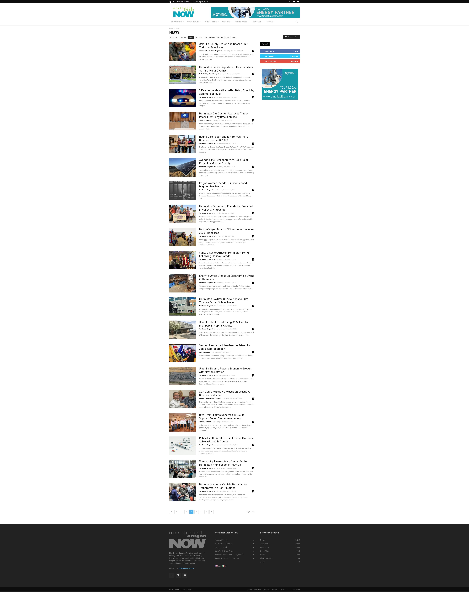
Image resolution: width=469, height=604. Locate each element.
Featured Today (221, 540)
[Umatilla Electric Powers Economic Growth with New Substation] (182, 376)
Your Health (193, 22)
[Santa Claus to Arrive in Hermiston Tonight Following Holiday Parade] (182, 260)
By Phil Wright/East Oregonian (210, 74)
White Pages (241, 22)
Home (171, 28)
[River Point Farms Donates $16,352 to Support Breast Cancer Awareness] (182, 422)
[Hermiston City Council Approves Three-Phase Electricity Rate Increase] (182, 121)
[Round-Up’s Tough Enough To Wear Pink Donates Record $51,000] (182, 144)
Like (296, 51)
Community (176, 22)
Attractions (173, 37)
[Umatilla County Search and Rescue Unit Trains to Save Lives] (182, 51)
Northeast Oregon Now (207, 97)
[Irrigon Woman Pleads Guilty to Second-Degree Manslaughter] (182, 190)
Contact (257, 22)
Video (234, 37)
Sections (269, 22)
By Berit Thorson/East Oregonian (211, 398)
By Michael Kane (205, 120)
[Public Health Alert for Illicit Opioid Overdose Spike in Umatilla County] (182, 445)
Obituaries (198, 37)
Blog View (257, 589)
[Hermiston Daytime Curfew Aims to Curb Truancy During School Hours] (182, 306)
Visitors (226, 22)
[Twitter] (294, 1)
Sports (227, 37)
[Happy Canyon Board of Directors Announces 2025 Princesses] (182, 237)
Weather (266, 589)
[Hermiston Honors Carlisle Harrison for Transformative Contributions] (182, 492)
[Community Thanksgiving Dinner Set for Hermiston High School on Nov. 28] (182, 469)
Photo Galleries (210, 37)
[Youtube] (298, 1)
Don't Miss (183, 37)
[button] (297, 22)
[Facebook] (290, 1)
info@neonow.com (186, 568)
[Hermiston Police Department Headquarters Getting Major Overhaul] (182, 75)
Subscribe (294, 61)
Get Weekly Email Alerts (224, 551)
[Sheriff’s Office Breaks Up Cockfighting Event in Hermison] (182, 283)
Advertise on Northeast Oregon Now (229, 554)
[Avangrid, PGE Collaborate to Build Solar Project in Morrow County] (182, 167)
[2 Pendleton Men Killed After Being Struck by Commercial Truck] (182, 98)
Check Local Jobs (221, 547)
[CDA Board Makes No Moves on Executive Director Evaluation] (182, 399)
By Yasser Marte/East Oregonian (210, 51)
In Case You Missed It (223, 543)
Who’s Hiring (211, 22)
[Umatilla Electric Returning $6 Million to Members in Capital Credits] (182, 330)
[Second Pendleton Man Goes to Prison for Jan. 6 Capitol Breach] (182, 353)
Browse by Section (269, 532)
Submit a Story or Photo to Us (227, 558)
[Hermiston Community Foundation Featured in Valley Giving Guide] (182, 214)
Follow (295, 56)
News (191, 37)
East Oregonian (204, 352)
